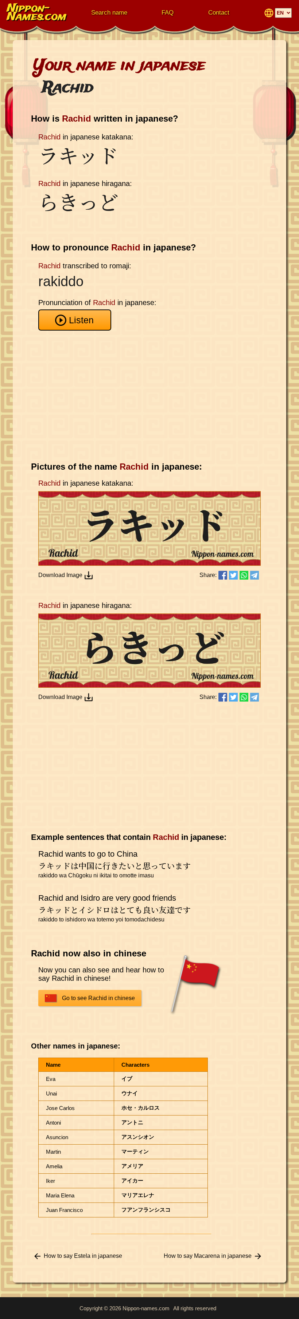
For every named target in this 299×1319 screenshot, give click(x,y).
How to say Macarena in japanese (208, 1256)
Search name (109, 12)
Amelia (54, 1166)
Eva (50, 1079)
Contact (218, 12)
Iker (50, 1181)
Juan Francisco (64, 1210)
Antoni (53, 1122)
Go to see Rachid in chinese (98, 998)
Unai (51, 1093)
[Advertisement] (151, 396)
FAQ (168, 12)
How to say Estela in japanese (83, 1256)
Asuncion (57, 1137)
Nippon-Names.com (36, 12)
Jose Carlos (60, 1108)
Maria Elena (60, 1195)
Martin (53, 1152)
